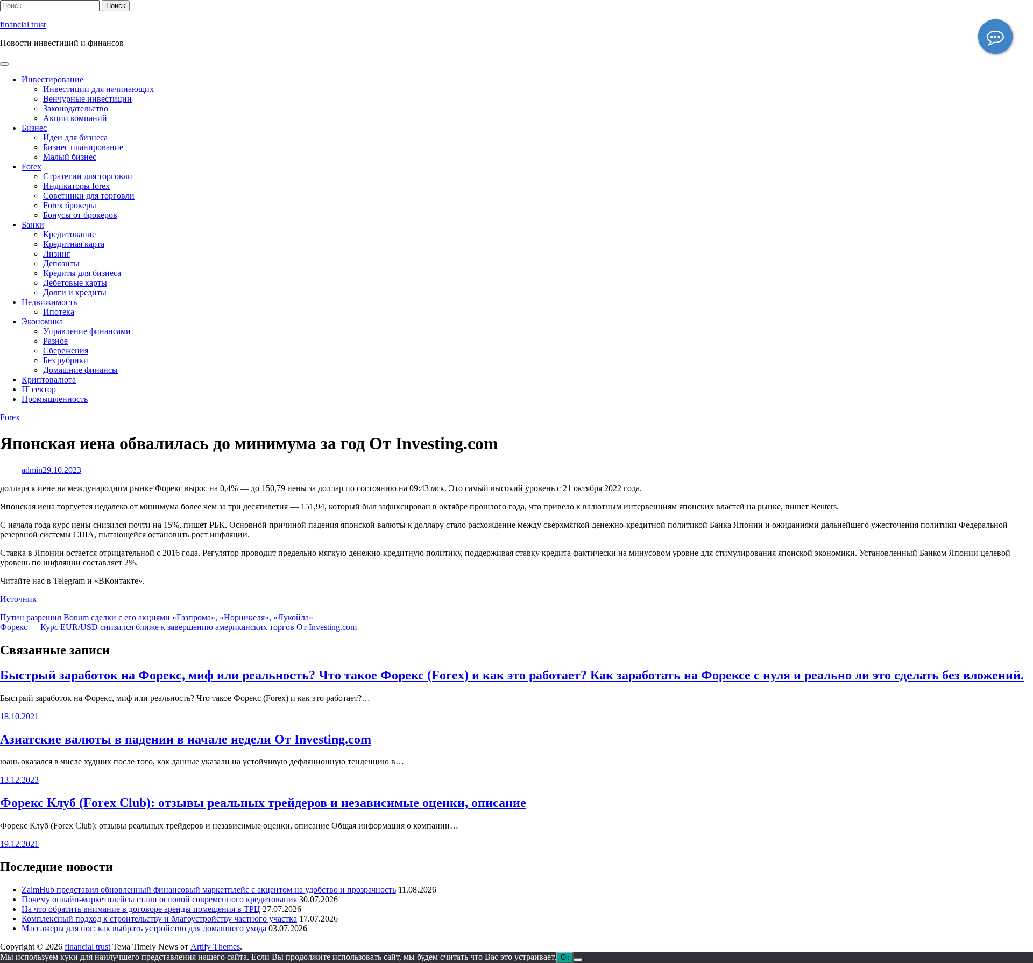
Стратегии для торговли (87, 176)
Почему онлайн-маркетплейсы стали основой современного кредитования (159, 899)
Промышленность (55, 398)
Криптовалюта (49, 379)
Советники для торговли (89, 195)
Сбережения (65, 350)
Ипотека (58, 311)
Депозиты (61, 263)
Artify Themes (215, 946)
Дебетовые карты (75, 282)
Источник (18, 599)
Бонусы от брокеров (80, 214)
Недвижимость (49, 302)
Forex (31, 166)
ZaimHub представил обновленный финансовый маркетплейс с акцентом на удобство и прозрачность (209, 889)
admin (32, 470)
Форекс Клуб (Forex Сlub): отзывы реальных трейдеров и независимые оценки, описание (263, 803)
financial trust (23, 24)
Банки (33, 224)
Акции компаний (75, 118)
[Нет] (578, 959)
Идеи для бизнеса (75, 137)
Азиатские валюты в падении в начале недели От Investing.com (185, 739)
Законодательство (75, 108)
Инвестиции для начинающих (98, 89)
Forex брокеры (69, 205)
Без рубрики (65, 360)
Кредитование (69, 234)
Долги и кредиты (75, 292)
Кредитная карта (73, 244)
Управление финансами (87, 331)
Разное (55, 340)
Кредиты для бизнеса (82, 273)
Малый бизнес (69, 156)
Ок (565, 957)
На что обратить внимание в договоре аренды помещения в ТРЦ (141, 909)
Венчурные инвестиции (87, 98)
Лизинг (56, 253)
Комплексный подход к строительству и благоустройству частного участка (159, 918)
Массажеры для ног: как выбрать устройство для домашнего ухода (144, 928)
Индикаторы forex (76, 185)
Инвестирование (52, 79)
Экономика (42, 321)
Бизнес (34, 127)
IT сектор (39, 389)
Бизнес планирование (83, 147)
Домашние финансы (80, 369)
